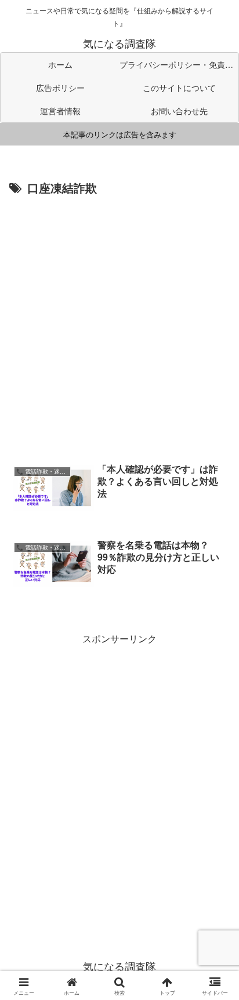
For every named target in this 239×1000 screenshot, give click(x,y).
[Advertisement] (119, 324)
